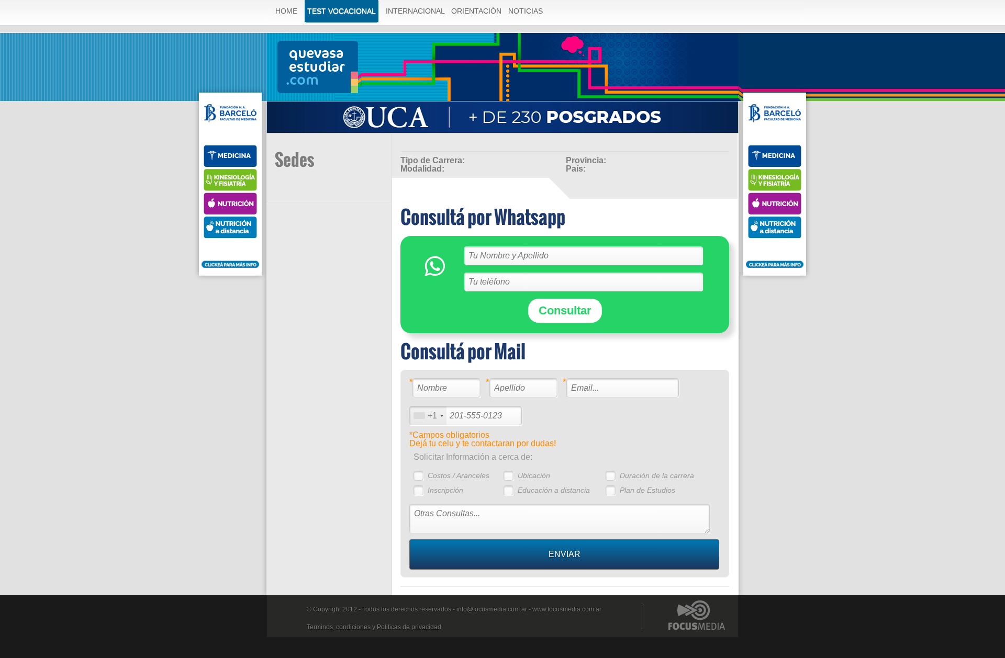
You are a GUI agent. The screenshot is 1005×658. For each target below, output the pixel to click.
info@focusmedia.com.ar (491, 609)
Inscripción (445, 490)
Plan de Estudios (647, 490)
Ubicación (534, 475)
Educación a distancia (554, 490)
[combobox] (428, 415)
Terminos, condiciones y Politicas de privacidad (374, 627)
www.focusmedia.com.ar (566, 609)
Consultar (565, 310)
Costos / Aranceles (458, 475)
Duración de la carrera (657, 475)
